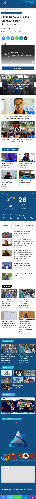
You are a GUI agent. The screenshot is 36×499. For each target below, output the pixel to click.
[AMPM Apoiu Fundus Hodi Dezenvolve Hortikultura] (7, 234)
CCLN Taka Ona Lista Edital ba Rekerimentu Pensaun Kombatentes (8, 323)
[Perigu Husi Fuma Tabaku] (18, 380)
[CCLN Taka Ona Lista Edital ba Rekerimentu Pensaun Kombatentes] (9, 315)
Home (4, 9)
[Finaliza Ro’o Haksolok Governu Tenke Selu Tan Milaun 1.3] (6, 380)
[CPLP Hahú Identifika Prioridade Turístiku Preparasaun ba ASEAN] (27, 174)
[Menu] (1, 6)
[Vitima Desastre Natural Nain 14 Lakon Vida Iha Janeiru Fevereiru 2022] (29, 373)
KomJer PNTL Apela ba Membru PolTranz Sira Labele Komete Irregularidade (18, 86)
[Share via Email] (26, 38)
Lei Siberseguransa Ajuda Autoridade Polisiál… (7, 182)
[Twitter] (8, 38)
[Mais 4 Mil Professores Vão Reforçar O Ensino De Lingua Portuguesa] (6, 373)
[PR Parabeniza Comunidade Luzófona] (6, 387)
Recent (17, 226)
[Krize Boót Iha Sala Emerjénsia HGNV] (7, 276)
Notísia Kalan (18, 80)
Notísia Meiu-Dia (17, 9)
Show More (17, 68)
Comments (29, 226)
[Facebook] (3, 38)
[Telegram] (21, 38)
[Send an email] (9, 28)
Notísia (9, 9)
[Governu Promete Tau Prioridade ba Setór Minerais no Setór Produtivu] (27, 157)
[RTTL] (18, 2)
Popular (5, 226)
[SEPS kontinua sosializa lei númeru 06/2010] (29, 380)
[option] (18, 84)
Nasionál (4, 13)
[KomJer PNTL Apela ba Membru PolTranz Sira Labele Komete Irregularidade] (9, 293)
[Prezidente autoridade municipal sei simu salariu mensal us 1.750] (18, 373)
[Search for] (35, 6)
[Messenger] (12, 38)
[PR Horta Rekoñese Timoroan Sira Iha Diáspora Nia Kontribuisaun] (9, 157)
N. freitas (6, 28)
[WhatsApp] (17, 38)
